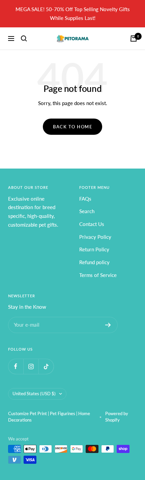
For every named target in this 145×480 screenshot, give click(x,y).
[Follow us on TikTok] (46, 366)
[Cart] (133, 38)
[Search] (24, 38)
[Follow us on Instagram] (30, 366)
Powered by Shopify (116, 417)
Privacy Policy (95, 237)
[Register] (108, 325)
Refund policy (94, 262)
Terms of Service (98, 275)
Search (86, 211)
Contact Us (91, 224)
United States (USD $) (34, 393)
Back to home (72, 126)
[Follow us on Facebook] (15, 366)
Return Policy (94, 249)
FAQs (85, 199)
